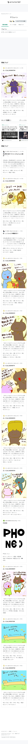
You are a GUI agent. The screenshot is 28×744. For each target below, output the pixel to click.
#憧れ (15, 302)
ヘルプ (12, 733)
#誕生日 (19, 250)
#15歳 (14, 250)
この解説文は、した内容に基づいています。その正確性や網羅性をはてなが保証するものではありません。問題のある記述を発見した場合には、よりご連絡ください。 (8, 32)
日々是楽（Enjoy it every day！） (12, 151)
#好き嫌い (15, 610)
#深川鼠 (7, 657)
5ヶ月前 (21, 151)
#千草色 (11, 610)
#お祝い (12, 252)
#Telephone (9, 558)
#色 (23, 110)
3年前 (19, 520)
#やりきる (21, 610)
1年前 (21, 231)
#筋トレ (5, 462)
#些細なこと (6, 357)
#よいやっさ (17, 460)
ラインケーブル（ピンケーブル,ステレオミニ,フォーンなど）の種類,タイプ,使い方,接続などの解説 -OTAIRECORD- (9, 128)
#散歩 (10, 172)
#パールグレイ (12, 704)
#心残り (5, 224)
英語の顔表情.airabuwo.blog (11, 520)
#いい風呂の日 (19, 657)
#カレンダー (11, 659)
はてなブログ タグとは (6, 733)
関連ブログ (21, 24)
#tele (4, 558)
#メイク (18, 407)
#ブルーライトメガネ (8, 304)
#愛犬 (11, 170)
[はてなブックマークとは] (10, 120)
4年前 (21, 619)
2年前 (21, 363)
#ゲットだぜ (14, 514)
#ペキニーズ (17, 170)
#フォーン (10, 112)
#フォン (5, 556)
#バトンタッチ (16, 223)
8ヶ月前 (21, 178)
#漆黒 (4, 407)
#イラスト (18, 110)
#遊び (22, 702)
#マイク (14, 114)
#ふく (11, 250)
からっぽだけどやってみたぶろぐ (12, 68)
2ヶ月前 (21, 68)
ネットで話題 (13, 24)
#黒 (21, 170)
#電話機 (19, 556)
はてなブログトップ (5, 734)
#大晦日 (9, 224)
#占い (11, 110)
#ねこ (14, 655)
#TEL (4, 560)
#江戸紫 (11, 223)
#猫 (14, 110)
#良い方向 (18, 357)
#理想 (13, 407)
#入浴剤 (5, 659)
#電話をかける (16, 558)
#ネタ (14, 702)
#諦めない (20, 302)
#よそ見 (9, 462)
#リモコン (12, 357)
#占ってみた (6, 110)
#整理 (4, 612)
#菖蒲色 (5, 112)
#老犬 (13, 172)
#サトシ (19, 514)
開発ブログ (17, 733)
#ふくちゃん (6, 250)
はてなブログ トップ (7, 13)
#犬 (4, 170)
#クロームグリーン (7, 355)
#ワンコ (8, 248)
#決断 (14, 112)
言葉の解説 (5, 24)
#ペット (7, 170)
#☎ (22, 558)
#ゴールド (11, 302)
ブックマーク (5, 125)
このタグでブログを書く (21, 21)
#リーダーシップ (7, 114)
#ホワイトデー (6, 514)
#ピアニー (11, 460)
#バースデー (6, 252)
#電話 (14, 556)
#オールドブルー (7, 512)
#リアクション (6, 409)
